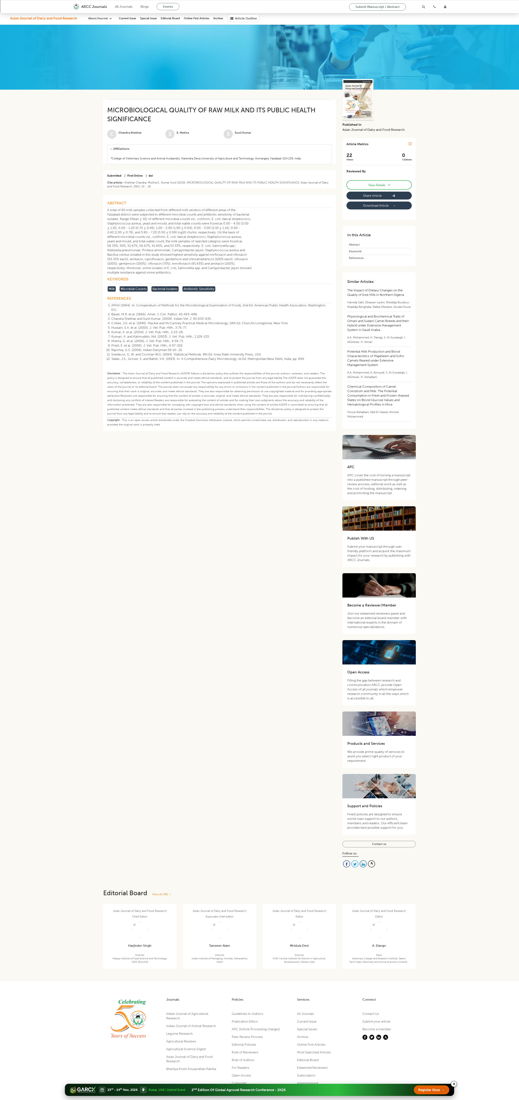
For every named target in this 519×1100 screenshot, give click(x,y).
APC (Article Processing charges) (256, 1029)
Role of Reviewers (245, 1052)
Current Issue (127, 18)
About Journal (98, 18)
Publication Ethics (245, 1021)
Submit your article (376, 1021)
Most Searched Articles (314, 1052)
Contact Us (370, 1014)
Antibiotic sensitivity (198, 289)
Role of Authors (243, 1060)
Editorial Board (170, 18)
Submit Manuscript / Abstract (377, 7)
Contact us (379, 844)
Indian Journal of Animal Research (191, 1026)
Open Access (241, 1075)
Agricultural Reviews (181, 1041)
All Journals (123, 7)
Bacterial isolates (165, 289)
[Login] (445, 6)
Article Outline (246, 18)
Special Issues (307, 1029)
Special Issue (148, 18)
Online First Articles (196, 18)
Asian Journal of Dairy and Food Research (43, 18)
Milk (112, 289)
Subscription (306, 1075)
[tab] (219, 149)
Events (168, 7)
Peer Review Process (247, 1037)
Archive (218, 18)
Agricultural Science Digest (186, 1049)
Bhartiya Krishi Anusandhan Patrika (191, 1069)
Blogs (144, 7)
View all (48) (161, 894)
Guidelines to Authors (247, 1014)
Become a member (376, 1029)
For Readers (240, 1068)
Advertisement (307, 1083)
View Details (379, 185)
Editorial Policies (244, 1044)
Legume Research (179, 1034)
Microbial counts (134, 289)
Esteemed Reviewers (312, 1068)
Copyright (239, 1083)
